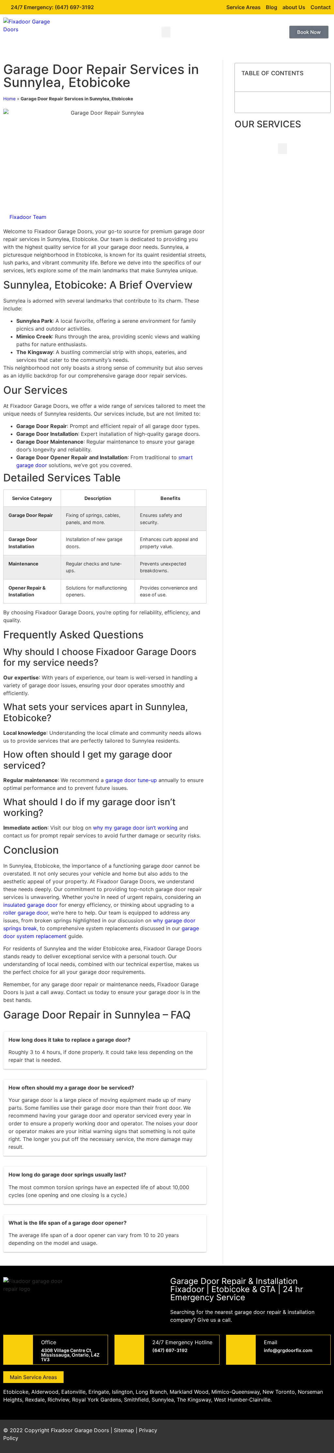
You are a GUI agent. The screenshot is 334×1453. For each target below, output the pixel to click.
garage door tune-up (131, 780)
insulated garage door (30, 905)
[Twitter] (287, 1434)
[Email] (241, 1350)
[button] (166, 32)
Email (270, 1342)
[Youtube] (304, 1434)
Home (9, 98)
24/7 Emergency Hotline (182, 1342)
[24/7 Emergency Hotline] (129, 1350)
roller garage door (25, 912)
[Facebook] (269, 1434)
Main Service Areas (33, 1377)
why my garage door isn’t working (135, 827)
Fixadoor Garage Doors (80, 1430)
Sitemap (124, 1430)
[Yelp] (322, 1434)
